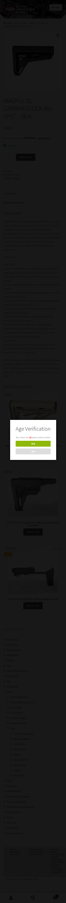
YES (33, 443)
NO (33, 451)
